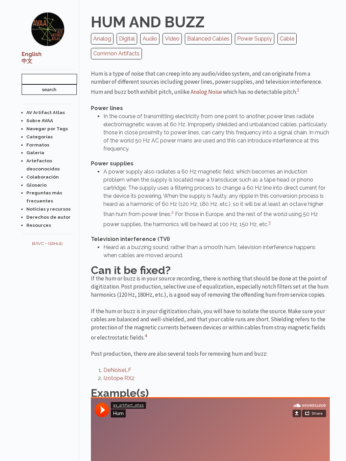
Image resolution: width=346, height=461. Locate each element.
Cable (287, 38)
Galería (35, 152)
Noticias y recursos (48, 209)
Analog (102, 38)
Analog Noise (206, 92)
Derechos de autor (48, 217)
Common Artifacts (116, 53)
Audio (150, 38)
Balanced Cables (208, 38)
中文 (27, 61)
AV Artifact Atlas (45, 112)
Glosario (36, 185)
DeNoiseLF (117, 370)
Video (172, 38)
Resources (38, 225)
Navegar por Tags (47, 128)
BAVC (38, 243)
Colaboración (42, 177)
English (32, 54)
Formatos (37, 144)
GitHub (55, 243)
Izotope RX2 (118, 378)
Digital (127, 38)
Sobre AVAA (39, 120)
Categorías (39, 136)
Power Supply (254, 38)
